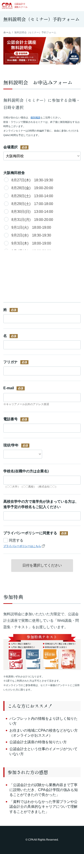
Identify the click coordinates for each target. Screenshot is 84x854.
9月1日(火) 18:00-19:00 (31, 227)
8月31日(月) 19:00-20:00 (32, 220)
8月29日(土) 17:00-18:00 (32, 204)
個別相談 (35, 117)
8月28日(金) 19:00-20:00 (32, 188)
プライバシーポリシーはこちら (22, 546)
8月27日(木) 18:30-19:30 (32, 180)
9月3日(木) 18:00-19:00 (31, 243)
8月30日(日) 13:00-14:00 (32, 212)
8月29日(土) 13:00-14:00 (32, 196)
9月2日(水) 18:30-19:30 (31, 235)
